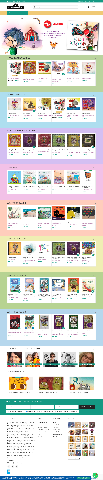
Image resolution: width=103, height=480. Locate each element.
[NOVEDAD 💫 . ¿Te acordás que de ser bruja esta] (78, 432)
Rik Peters (51, 364)
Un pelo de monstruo (73, 297)
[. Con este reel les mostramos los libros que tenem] (78, 425)
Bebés (54, 422)
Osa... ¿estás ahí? (72, 224)
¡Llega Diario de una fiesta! (48, 392)
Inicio (31, 13)
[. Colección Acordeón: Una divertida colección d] (85, 425)
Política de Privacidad (43, 429)
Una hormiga (26, 224)
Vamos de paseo (12, 189)
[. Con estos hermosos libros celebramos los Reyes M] (92, 453)
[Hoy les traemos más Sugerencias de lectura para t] (92, 439)
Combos (68, 13)
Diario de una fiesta (28, 79)
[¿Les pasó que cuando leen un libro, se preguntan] (71, 425)
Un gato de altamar (87, 189)
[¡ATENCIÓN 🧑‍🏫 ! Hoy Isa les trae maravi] (85, 446)
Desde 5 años (56, 427)
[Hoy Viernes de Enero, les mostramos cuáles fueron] (71, 453)
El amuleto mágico (57, 297)
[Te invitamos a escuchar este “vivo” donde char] (85, 432)
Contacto (93, 1)
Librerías (40, 436)
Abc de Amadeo (42, 259)
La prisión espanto (43, 334)
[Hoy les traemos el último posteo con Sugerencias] (78, 439)
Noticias (62, 13)
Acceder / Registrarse (84, 1)
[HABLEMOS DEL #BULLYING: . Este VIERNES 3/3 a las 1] (92, 432)
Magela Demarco (16, 364)
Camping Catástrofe (72, 334)
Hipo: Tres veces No (87, 78)
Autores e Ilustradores (42, 13)
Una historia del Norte (88, 297)
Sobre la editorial (42, 422)
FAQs (39, 434)
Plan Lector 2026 (57, 434)
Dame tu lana (26, 188)
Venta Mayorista (78, 13)
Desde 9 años (56, 431)
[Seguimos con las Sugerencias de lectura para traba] (71, 446)
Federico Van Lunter (69, 364)
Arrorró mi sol (56, 188)
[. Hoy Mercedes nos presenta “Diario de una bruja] (92, 425)
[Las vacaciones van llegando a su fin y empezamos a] (92, 446)
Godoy (83, 333)
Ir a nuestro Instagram (73, 458)
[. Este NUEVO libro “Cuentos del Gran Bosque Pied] (85, 453)
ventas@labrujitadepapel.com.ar (18, 462)
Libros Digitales (89, 13)
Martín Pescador (71, 188)
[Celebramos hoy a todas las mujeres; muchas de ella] (71, 432)
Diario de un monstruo (88, 152)
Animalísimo (11, 259)
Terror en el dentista (43, 298)
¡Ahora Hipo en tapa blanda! (79, 392)
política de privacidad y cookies (27, 478)
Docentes (54, 13)
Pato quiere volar (42, 189)
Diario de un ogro (57, 152)
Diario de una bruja (28, 152)
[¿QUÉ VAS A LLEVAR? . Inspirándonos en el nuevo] (71, 439)
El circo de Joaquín (13, 78)
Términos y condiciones (44, 427)
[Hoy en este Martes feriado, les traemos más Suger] (85, 439)
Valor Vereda (33, 364)
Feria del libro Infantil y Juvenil (19, 392)
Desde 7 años (56, 429)
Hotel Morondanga (57, 334)
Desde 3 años (56, 424)
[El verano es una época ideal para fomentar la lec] (78, 453)
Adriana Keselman (87, 364)
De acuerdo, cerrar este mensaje (83, 478)
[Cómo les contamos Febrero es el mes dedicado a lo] (78, 446)
